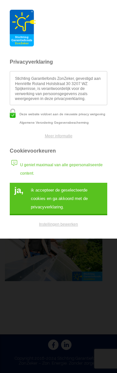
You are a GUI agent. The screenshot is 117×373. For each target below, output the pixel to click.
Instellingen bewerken (58, 224)
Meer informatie (58, 136)
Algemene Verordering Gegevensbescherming (54, 122)
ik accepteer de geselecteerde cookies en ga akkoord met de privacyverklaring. (51, 197)
